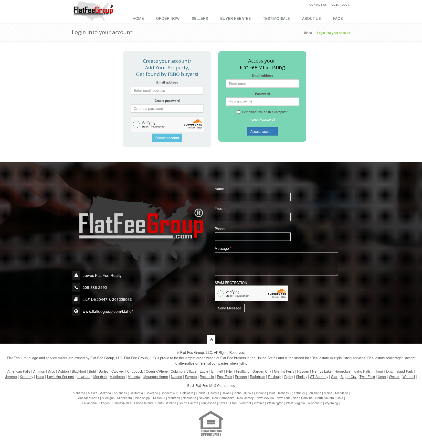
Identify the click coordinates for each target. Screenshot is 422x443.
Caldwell (117, 371)
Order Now (167, 18)
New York (283, 397)
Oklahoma (89, 403)
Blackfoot (79, 371)
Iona (389, 371)
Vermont (245, 403)
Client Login (340, 4)
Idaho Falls (361, 371)
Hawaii (226, 392)
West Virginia (295, 403)
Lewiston (83, 376)
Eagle (204, 371)
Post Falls (224, 376)
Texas (223, 403)
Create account (167, 137)
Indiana (261, 392)
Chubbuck (135, 371)
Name (220, 188)
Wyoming (331, 403)
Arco (51, 371)
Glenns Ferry (284, 371)
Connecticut (169, 392)
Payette (191, 376)
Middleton (117, 376)
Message (223, 248)
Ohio (340, 397)
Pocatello (207, 376)
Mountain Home (155, 376)
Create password (167, 100)
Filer (229, 371)
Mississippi (142, 397)
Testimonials (276, 18)
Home (138, 18)
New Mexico (265, 397)
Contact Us (318, 4)
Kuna (40, 376)
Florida (200, 392)
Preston (241, 376)
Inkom (378, 371)
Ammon (39, 371)
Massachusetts (88, 397)
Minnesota (124, 397)
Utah (233, 403)
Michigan (108, 397)
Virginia (259, 403)
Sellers (200, 18)
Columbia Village (184, 371)
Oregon (104, 403)
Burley (103, 371)
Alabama (79, 392)
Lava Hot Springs (60, 376)
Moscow (134, 376)
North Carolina (303, 397)
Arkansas (120, 392)
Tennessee (208, 403)
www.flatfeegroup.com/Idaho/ (108, 311)
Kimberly (26, 376)
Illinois (248, 392)
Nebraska (189, 397)
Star (334, 376)
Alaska (92, 392)
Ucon (382, 376)
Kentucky (298, 392)
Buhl (92, 371)
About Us (311, 18)
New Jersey (245, 397)
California (136, 392)
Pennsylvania (121, 403)
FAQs (338, 18)
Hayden (303, 371)
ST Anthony (319, 376)
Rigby (288, 376)
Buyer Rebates (235, 18)
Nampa (176, 376)
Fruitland (243, 371)
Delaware (186, 392)
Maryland (341, 392)
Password (262, 93)
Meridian (100, 376)
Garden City (262, 371)
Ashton (63, 371)
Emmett (217, 371)
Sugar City (348, 376)
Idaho (308, 32)
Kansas (283, 392)
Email (220, 208)
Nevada (204, 397)
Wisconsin (314, 403)
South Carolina (165, 403)
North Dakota (324, 397)
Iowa (272, 392)
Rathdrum (257, 376)
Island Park (404, 371)
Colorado (152, 392)
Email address (167, 82)
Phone (220, 228)
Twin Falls (367, 376)
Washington (275, 403)
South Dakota (188, 403)
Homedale (342, 371)
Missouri (159, 397)
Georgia (213, 392)
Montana (174, 397)
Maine (328, 392)
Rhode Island (143, 403)
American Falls (18, 371)
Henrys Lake (322, 371)
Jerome (11, 376)
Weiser (394, 376)
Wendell (408, 376)
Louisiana (314, 392)
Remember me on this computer (264, 111)
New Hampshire (223, 397)
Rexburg (274, 376)
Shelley (301, 376)
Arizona (105, 392)
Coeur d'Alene (157, 371)
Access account (262, 131)
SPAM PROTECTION (231, 282)
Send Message (229, 308)
